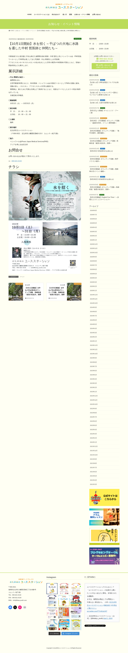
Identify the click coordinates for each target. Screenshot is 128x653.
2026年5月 (93, 223)
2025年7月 (93, 265)
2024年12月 (94, 295)
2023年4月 (93, 379)
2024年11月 (93, 299)
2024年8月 (93, 311)
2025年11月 (93, 248)
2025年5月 (93, 273)
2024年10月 (94, 303)
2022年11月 (93, 400)
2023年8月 (93, 362)
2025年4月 (93, 278)
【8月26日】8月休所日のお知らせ (101, 179)
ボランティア (104, 118)
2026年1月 (93, 240)
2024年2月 (93, 337)
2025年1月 (93, 290)
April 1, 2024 (107, 618)
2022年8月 (93, 413)
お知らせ (103, 79)
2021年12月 (94, 446)
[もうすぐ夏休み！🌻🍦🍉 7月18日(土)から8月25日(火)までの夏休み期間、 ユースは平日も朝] (64, 624)
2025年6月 (93, 269)
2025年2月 (93, 286)
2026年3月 (93, 231)
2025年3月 (93, 282)
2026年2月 (93, 236)
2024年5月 (93, 324)
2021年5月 (93, 476)
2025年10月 (94, 252)
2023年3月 (93, 383)
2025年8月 (93, 261)
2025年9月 (93, 257)
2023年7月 (93, 366)
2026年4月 (93, 227)
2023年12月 (94, 345)
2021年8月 (93, 463)
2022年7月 (93, 417)
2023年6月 (93, 370)
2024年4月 (93, 328)
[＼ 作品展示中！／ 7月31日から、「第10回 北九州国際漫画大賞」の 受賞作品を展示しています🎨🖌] (64, 612)
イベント (77, 39)
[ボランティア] (16, 290)
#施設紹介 (107, 605)
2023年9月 (93, 358)
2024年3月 (93, 332)
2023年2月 (93, 387)
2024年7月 (93, 316)
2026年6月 (93, 219)
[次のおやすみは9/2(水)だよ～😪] (52, 588)
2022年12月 (94, 396)
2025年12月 (94, 244)
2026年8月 (93, 210)
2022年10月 (94, 404)
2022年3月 (93, 434)
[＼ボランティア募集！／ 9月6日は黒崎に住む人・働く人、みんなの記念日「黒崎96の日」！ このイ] (76, 612)
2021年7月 (93, 467)
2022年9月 (93, 408)
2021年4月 (93, 480)
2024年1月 (93, 341)
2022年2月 (93, 438)
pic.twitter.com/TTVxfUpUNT (97, 611)
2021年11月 (93, 450)
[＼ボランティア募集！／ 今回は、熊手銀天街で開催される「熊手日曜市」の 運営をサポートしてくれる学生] (76, 588)
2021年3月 (93, 484)
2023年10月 (94, 353)
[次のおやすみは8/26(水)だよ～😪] (64, 600)
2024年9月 (93, 307)
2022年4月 (93, 429)
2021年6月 (93, 472)
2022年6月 (93, 421)
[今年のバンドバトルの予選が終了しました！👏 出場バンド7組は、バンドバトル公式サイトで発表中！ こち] (76, 600)
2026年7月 (93, 214)
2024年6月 (93, 320)
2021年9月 (93, 459)
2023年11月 (93, 349)
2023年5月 (93, 375)
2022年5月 (93, 425)
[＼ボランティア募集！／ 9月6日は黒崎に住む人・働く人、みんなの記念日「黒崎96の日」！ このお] (52, 600)
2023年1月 (93, 391)
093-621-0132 (17, 161)
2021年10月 (94, 455)
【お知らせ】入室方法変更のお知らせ (102, 103)
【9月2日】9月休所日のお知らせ (101, 151)
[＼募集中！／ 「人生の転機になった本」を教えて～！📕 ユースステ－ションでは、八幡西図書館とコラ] (76, 624)
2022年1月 (93, 442)
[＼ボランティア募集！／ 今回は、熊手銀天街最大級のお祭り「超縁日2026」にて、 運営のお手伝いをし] (64, 588)
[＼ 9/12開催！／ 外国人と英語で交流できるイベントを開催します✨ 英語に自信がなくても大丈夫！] (52, 612)
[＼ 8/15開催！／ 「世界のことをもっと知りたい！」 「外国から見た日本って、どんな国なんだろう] (52, 624)
